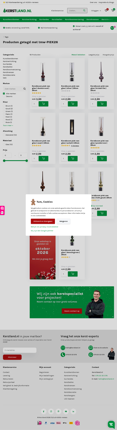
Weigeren (63, 221)
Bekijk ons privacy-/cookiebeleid (44, 227)
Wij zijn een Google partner (42, 231)
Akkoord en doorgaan (42, 221)
